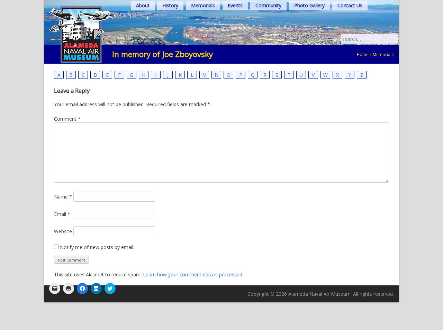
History (170, 5)
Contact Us (349, 5)
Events (235, 5)
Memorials (203, 5)
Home (363, 54)
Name (63, 196)
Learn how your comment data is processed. (193, 274)
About (143, 5)
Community (268, 5)
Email (62, 214)
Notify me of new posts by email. (97, 247)
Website (63, 231)
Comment (67, 119)
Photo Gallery (309, 5)
